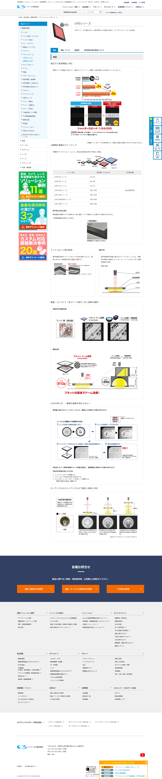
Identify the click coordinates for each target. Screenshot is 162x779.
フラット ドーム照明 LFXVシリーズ (127, 767)
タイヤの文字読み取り (122, 770)
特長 (54, 50)
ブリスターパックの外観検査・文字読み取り (130, 776)
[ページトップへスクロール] (157, 718)
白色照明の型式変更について (94, 50)
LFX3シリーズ (53, 17)
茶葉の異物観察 (120, 773)
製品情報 (26, 17)
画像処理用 (34, 17)
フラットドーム (43, 17)
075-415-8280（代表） (59, 749)
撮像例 (77, 50)
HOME (20, 17)
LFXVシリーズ (28, 57)
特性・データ (65, 50)
